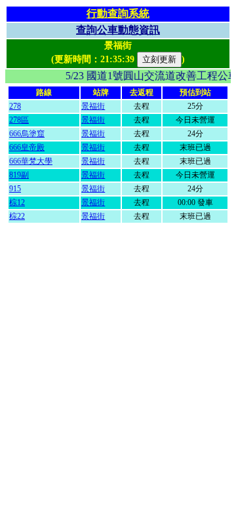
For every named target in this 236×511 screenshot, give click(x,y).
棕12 (17, 202)
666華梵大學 (30, 161)
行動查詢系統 (118, 13)
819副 (19, 175)
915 (15, 188)
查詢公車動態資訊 (118, 29)
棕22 (17, 216)
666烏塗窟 (27, 133)
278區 (19, 119)
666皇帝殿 (27, 147)
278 (15, 106)
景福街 (93, 106)
